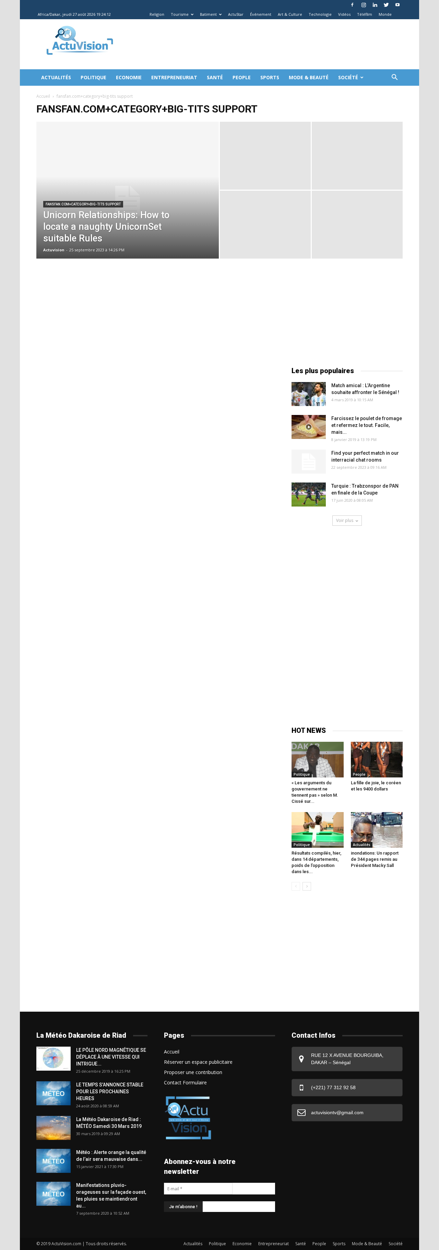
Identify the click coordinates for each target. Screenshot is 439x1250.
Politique (93, 77)
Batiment (208, 14)
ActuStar (236, 14)
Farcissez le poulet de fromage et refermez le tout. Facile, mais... (366, 425)
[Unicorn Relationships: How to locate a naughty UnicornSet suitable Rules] (127, 201)
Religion (157, 14)
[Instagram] (363, 5)
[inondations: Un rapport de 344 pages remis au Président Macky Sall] (377, 830)
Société (348, 77)
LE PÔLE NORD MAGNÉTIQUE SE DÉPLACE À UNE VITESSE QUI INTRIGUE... (111, 1057)
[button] (394, 78)
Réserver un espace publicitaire (198, 1062)
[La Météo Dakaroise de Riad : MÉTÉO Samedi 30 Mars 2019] (53, 1128)
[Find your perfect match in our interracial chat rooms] (309, 462)
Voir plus (344, 520)
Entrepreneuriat (174, 77)
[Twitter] (386, 5)
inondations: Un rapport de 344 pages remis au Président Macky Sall (375, 859)
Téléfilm (364, 14)
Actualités (56, 77)
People (242, 77)
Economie (129, 77)
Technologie (320, 14)
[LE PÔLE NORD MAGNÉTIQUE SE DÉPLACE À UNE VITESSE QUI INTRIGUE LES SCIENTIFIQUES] (53, 1059)
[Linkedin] (375, 5)
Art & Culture (290, 14)
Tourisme (180, 14)
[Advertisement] (248, 44)
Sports (269, 77)
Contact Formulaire (185, 1082)
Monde (385, 14)
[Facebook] (352, 5)
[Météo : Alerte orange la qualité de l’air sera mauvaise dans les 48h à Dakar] (53, 1161)
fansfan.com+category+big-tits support (83, 204)
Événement (260, 14)
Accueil (43, 96)
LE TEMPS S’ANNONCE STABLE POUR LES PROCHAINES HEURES (109, 1091)
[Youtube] (397, 5)
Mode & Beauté (309, 77)
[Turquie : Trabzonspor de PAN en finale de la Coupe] (309, 495)
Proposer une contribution (193, 1072)
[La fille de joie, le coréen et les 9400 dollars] (377, 759)
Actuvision (53, 249)
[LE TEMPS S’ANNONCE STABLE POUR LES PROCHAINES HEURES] (53, 1093)
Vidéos (344, 14)
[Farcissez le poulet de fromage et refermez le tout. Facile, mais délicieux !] (309, 427)
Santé (215, 77)
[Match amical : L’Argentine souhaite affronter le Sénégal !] (309, 394)
